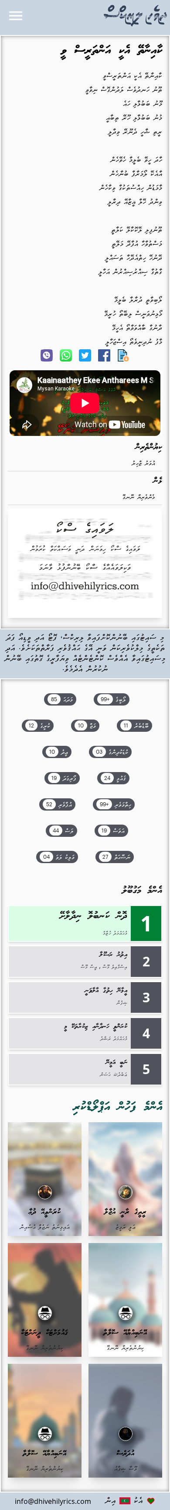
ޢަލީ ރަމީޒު (126, 1227)
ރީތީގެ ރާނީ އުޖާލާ (125, 1212)
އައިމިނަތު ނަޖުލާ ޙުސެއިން (45, 1227)
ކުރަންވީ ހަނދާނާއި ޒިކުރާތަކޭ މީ (95, 1027)
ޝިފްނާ (121, 1003)
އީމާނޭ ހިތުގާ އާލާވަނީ (106, 991)
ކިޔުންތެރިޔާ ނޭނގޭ (125, 1348)
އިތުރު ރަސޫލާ (113, 955)
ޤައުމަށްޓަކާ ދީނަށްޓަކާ (44, 1333)
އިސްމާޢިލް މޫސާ (114, 967)
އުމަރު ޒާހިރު (143, 464)
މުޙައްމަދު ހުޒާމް (115, 933)
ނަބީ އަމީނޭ (116, 1062)
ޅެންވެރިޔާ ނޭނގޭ (138, 497)
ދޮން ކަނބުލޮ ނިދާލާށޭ (93, 916)
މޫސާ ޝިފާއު (125, 1469)
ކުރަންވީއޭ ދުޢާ (45, 1212)
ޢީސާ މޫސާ (89, 967)
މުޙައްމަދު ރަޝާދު (113, 1039)
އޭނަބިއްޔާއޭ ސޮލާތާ (125, 1333)
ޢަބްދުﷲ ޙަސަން (113, 1074)
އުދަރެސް (125, 1454)
